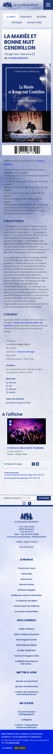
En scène (41, 16)
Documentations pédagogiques (26, 713)
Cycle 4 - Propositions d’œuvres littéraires (26, 726)
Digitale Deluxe (31, 542)
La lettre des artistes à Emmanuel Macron (26, 693)
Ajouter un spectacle (26, 681)
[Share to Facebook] (33, 464)
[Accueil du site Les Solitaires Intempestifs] (26, 5)
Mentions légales (26, 589)
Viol (10, 386)
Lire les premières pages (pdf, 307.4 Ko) (20, 478)
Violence (12, 389)
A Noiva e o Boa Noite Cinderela (25, 447)
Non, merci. (20, 748)
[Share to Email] (37, 464)
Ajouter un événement (26, 686)
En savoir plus (12, 742)
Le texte (11, 16)
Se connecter (26, 546)
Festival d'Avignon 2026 (19, 403)
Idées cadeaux (26, 628)
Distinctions (34, 22)
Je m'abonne (43, 498)
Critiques (16, 22)
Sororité (12, 382)
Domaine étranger (26, 351)
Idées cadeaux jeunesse (26, 634)
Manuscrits (26, 579)
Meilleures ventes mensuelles (26, 595)
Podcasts (26, 16)
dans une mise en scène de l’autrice (23, 324)
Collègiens (26, 719)
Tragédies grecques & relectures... (26, 662)
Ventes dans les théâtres (27, 606)
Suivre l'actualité (12, 498)
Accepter (7, 748)
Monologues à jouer (26, 639)
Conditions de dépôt (26, 600)
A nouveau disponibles (26, 611)
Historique (26, 573)
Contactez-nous (26, 568)
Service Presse (26, 584)
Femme (12, 392)
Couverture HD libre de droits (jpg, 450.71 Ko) (23, 475)
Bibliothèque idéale (26, 645)
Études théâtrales (26, 650)
